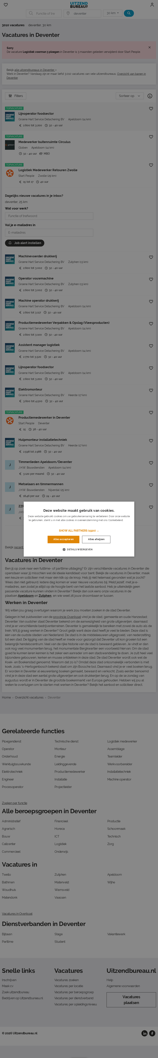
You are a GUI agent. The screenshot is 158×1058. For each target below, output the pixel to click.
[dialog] (79, 529)
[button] (79, 531)
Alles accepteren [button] (63, 539)
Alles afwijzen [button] (96, 539)
